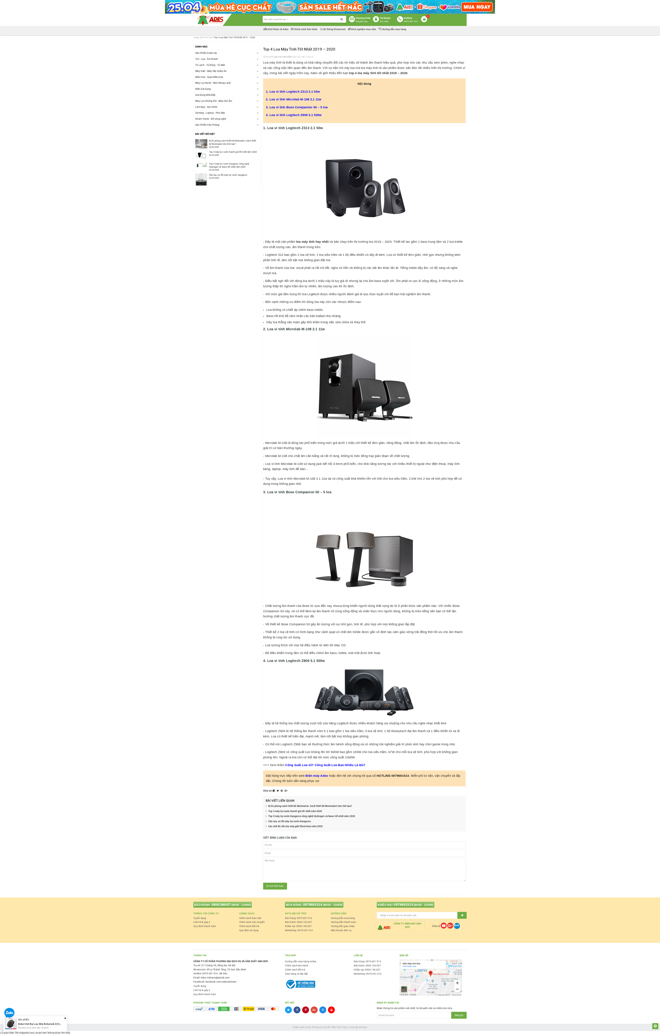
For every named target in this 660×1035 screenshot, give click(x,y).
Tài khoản (385, 18)
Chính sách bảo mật (250, 918)
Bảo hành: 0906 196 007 (298, 922)
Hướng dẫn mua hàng (394, 29)
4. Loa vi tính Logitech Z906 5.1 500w (294, 115)
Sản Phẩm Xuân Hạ (206, 53)
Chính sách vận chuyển (252, 922)
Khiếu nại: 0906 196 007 (298, 926)
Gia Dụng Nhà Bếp (205, 95)
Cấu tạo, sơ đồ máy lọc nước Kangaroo (289, 821)
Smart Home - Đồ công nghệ (210, 118)
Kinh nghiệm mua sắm (364, 29)
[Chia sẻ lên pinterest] (282, 790)
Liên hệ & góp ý (201, 922)
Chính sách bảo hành (305, 29)
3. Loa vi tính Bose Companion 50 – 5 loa (297, 107)
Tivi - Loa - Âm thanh (206, 59)
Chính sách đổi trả (249, 926)
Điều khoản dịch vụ (341, 930)
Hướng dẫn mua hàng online (300, 961)
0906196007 (221, 905)
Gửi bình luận (276, 886)
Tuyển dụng (199, 918)
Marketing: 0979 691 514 (299, 930)
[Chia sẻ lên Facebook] (274, 790)
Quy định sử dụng (249, 930)
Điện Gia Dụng (203, 89)
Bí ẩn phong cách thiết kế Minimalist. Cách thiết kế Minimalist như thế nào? (310, 806)
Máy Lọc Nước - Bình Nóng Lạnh (213, 82)
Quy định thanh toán (204, 926)
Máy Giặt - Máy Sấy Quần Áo (211, 71)
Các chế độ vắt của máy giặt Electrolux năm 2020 (295, 826)
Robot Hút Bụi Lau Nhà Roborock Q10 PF (40, 1023)
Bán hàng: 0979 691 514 (298, 918)
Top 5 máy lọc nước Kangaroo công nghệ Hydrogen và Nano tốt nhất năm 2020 (311, 816)
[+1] (286, 790)
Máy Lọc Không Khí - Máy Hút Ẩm (213, 101)
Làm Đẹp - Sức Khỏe (206, 107)
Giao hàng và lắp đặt (296, 973)
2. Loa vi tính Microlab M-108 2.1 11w (293, 99)
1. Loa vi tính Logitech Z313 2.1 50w (293, 91)
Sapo (364, 1027)
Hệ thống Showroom (334, 29)
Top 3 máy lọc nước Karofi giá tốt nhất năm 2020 (295, 811)
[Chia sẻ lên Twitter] (278, 790)
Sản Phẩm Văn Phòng (207, 124)
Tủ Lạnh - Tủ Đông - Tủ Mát (210, 65)
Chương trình (363, 18)
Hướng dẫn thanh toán (343, 922)
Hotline (408, 18)
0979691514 (312, 905)
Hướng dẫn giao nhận (343, 926)
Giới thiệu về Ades (278, 29)
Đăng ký (459, 1015)
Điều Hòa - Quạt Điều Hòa (209, 77)
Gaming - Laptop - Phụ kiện (210, 112)
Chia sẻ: (267, 790)
